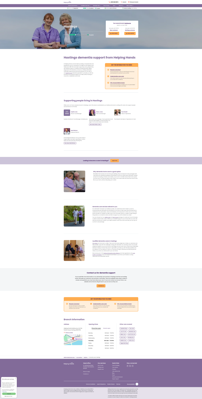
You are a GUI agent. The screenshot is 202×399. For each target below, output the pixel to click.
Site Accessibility (131, 384)
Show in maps (86, 371)
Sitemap (118, 384)
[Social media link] (127, 366)
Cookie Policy (4, 391)
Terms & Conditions (90, 384)
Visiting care (101, 367)
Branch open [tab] (106, 328)
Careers (114, 369)
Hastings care (69, 73)
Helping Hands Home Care (69, 357)
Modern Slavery (111, 384)
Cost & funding (115, 365)
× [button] (15, 378)
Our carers (94, 243)
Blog (113, 373)
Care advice (115, 367)
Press (113, 375)
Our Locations (79, 357)
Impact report (115, 379)
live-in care (115, 217)
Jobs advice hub (116, 371)
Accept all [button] (9, 393)
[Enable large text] (137, 384)
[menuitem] (73, 5)
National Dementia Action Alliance (112, 253)
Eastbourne (128, 23)
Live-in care (100, 365)
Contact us (85, 374)
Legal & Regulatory (101, 384)
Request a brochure (115, 69)
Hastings (85, 357)
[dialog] (9, 387)
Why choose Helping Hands (117, 82)
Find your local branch (117, 377)
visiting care (107, 217)
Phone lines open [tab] (96, 328)
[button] (9, 396)
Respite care (101, 369)
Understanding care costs (117, 76)
